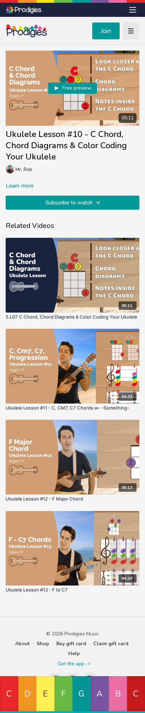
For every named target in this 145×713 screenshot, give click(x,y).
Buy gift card (71, 643)
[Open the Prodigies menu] (132, 10)
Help (74, 653)
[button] (9, 694)
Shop (43, 643)
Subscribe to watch (69, 203)
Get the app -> (74, 663)
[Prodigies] (24, 10)
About (22, 643)
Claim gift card (110, 643)
